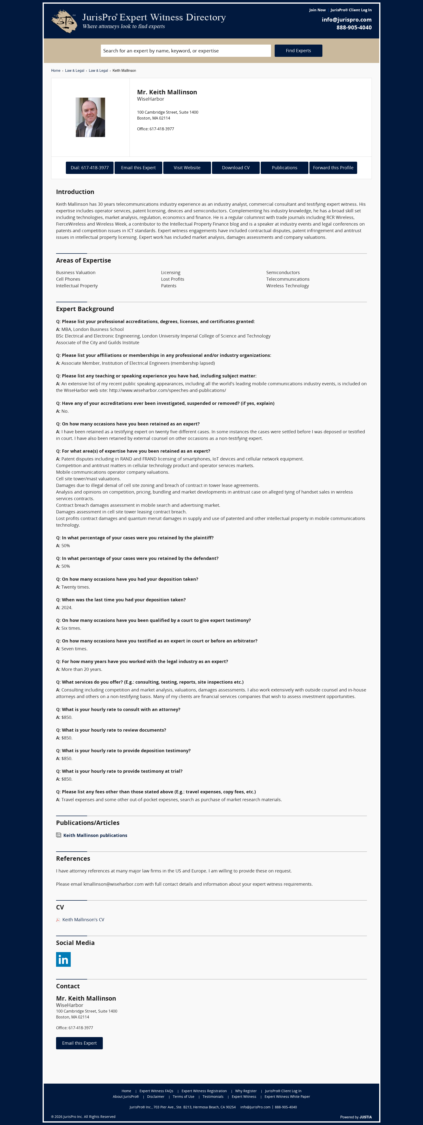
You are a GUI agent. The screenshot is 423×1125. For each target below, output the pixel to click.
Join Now (317, 10)
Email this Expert (138, 168)
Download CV (236, 168)
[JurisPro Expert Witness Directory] (139, 21)
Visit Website (187, 168)
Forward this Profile (333, 168)
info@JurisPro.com (255, 1107)
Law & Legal (74, 70)
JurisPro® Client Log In (351, 10)
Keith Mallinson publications (95, 836)
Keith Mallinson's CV (83, 920)
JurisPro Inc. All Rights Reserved (89, 1117)
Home (55, 70)
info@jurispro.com (347, 20)
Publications (284, 168)
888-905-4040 (354, 28)
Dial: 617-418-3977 (90, 168)
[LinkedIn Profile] (63, 958)
